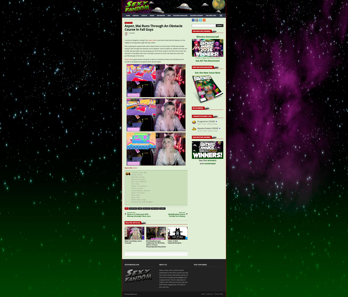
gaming (162, 208)
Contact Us (209, 294)
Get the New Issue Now (207, 72)
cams (139, 208)
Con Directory (211, 15)
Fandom (136, 15)
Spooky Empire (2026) (209, 128)
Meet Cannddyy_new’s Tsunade (133, 242)
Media (152, 15)
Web (169, 15)
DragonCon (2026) (207, 121)
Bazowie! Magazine (180, 15)
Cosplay (144, 15)
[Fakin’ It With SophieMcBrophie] (178, 233)
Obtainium (161, 15)
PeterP (133, 33)
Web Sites (131, 19)
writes (131, 168)
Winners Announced (207, 36)
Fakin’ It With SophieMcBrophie (174, 242)
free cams (155, 208)
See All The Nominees (207, 60)
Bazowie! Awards (196, 15)
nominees (209, 163)
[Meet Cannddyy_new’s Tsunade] (134, 233)
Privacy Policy (218, 294)
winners (211, 160)
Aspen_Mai (152, 40)
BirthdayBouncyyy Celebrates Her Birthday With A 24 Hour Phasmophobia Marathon (156, 244)
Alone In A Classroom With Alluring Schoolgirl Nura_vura (139, 214)
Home (128, 15)
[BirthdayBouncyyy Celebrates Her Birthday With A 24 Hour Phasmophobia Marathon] (156, 233)
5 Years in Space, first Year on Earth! (207, 58)
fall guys (147, 208)
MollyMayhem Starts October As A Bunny (176, 214)
